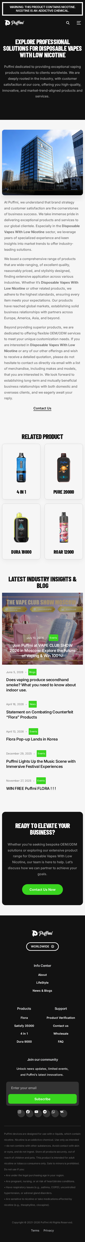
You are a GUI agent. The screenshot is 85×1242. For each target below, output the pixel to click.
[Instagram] (21, 1113)
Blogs (32, 672)
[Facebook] (29, 1113)
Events (53, 637)
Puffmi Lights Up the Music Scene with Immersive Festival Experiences (41, 764)
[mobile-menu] (77, 23)
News (33, 704)
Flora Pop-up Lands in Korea (32, 739)
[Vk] (63, 1113)
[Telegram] (46, 1113)
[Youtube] (38, 1113)
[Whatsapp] (55, 1113)
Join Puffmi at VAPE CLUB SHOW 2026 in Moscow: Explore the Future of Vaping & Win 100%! (42, 650)
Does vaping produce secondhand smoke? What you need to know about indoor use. (41, 684)
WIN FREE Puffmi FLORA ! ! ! (31, 788)
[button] (42, 946)
